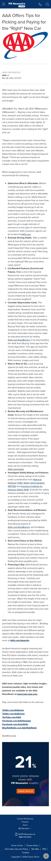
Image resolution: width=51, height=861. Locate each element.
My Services (24, 828)
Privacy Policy (32, 845)
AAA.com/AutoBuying (19, 339)
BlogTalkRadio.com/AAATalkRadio (19, 727)
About (25, 825)
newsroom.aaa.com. (27, 694)
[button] (25, 45)
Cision (30, 856)
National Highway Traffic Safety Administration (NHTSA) (26, 483)
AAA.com (26, 234)
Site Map (35, 849)
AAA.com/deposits (19, 640)
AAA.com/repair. (16, 469)
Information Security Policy (16, 849)
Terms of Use (17, 845)
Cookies (25, 852)
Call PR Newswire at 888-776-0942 (26, 835)
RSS (44, 849)
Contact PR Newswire (25, 818)
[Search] (47, 4)
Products (25, 822)
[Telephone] (40, 4)
